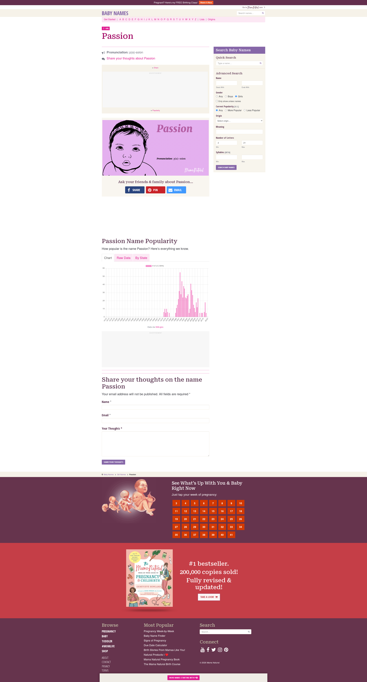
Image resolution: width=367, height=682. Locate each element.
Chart (108, 257)
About (105, 658)
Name (105, 402)
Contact (106, 662)
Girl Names (121, 474)
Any (221, 96)
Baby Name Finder (154, 635)
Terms (105, 670)
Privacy (106, 666)
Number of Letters (225, 137)
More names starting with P (182, 677)
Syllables (223, 152)
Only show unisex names (229, 101)
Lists (202, 19)
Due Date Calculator (155, 645)
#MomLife (108, 646)
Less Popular (253, 110)
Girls (240, 96)
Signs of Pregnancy (155, 640)
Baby (105, 636)
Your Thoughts (112, 428)
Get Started (109, 19)
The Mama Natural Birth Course (162, 664)
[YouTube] (202, 650)
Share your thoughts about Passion (131, 58)
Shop (105, 651)
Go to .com (253, 7)
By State (141, 257)
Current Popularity (227, 106)
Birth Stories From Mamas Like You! (164, 650)
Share (156, 67)
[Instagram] (220, 650)
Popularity (156, 110)
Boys (230, 96)
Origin (219, 115)
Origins (211, 19)
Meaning (220, 126)
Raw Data (123, 257)
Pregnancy (109, 631)
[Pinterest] (226, 650)
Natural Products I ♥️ (156, 654)
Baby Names (115, 13)
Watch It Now (206, 2)
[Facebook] (208, 650)
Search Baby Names (226, 167)
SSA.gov (159, 326)
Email (105, 415)
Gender (219, 92)
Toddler (107, 641)
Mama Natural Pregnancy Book (162, 659)
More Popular (235, 110)
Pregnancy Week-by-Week (159, 631)
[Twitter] (213, 650)
